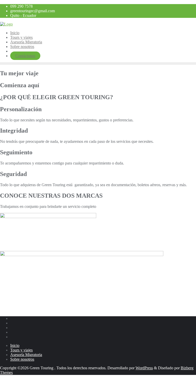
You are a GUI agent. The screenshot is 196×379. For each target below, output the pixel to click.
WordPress (144, 368)
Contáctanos (25, 56)
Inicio (14, 345)
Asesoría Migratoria (26, 354)
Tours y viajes (21, 350)
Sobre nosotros (22, 359)
